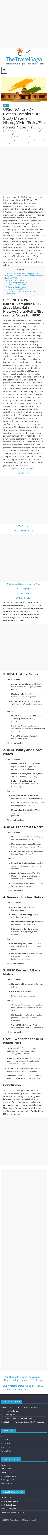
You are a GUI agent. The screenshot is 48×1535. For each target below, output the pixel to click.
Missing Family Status (9, 1509)
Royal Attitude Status (9, 1501)
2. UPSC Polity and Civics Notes (17, 282)
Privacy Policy (6, 1451)
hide (28, 269)
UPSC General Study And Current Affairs (24, 584)
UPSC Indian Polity (24, 593)
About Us (5, 1440)
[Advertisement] (24, 24)
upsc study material (9, 143)
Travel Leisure (6, 1469)
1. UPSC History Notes (14, 280)
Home (3, 1436)
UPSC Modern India (24, 598)
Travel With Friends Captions (12, 1512)
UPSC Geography (23, 588)
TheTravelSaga (24, 59)
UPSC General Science (24, 531)
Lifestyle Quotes (7, 1483)
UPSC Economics (24, 526)
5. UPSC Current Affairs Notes (16, 289)
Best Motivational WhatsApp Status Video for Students (22, 1422)
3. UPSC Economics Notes (15, 284)
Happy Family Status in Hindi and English (17, 1418)
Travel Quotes (6, 1472)
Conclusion (9, 293)
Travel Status (6, 1497)
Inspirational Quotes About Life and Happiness (19, 1407)
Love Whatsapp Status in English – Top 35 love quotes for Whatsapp (23, 1387)
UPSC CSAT (24, 473)
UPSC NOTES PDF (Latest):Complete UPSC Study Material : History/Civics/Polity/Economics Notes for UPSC (23, 275)
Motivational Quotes (9, 1476)
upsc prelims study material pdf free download (29, 140)
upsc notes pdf (8, 140)
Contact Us (5, 1447)
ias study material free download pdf (18, 137)
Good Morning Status (9, 1411)
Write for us (6, 1443)
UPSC (6, 105)
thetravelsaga (21, 131)
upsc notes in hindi (37, 137)
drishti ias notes (34, 131)
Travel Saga (5, 1465)
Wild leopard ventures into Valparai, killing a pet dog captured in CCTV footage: (23, 1378)
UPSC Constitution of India (24, 468)
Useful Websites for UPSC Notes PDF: (20, 291)
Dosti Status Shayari (9, 1505)
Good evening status (9, 1415)
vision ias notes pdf (23, 143)
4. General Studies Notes (15, 287)
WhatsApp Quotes (8, 1480)
